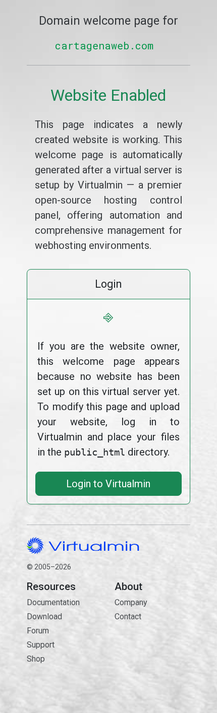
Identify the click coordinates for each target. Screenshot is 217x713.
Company (131, 602)
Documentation (53, 602)
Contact (152, 646)
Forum (38, 630)
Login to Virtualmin (108, 484)
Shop (36, 659)
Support (41, 645)
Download (44, 616)
